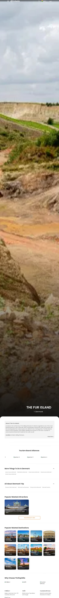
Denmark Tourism (46, 487)
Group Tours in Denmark (34, 472)
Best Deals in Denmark (22, 472)
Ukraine (9, 567)
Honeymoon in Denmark (46, 472)
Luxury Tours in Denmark (10, 472)
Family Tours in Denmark (10, 474)
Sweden (9, 539)
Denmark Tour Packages (23, 487)
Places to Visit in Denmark (10, 487)
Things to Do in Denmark (35, 487)
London (35, 539)
